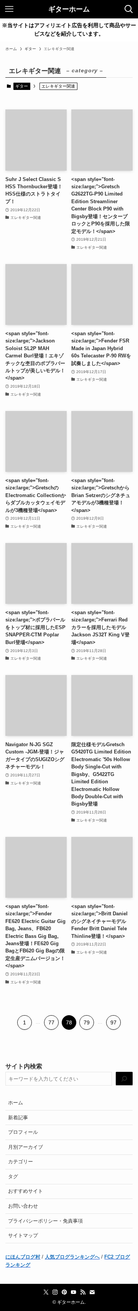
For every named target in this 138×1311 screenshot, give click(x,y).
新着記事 (18, 1117)
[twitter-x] (46, 1292)
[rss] (82, 1292)
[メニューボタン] (9, 9)
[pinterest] (64, 1292)
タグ (13, 1176)
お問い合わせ (23, 1206)
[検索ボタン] (129, 9)
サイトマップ (23, 1235)
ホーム (15, 1103)
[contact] (92, 1292)
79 (87, 1022)
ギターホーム (69, 9)
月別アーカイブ (25, 1147)
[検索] (124, 1079)
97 (113, 1022)
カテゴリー (20, 1161)
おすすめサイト (25, 1191)
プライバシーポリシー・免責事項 (45, 1221)
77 (51, 1022)
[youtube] (73, 1292)
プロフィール (23, 1132)
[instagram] (55, 1292)
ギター (21, 86)
